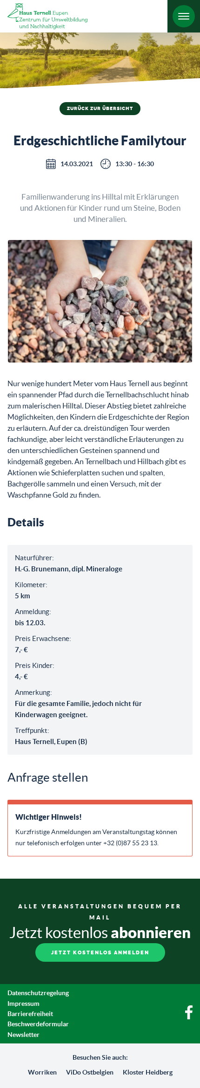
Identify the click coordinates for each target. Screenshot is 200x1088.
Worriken (42, 1072)
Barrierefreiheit (30, 1013)
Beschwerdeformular (38, 1024)
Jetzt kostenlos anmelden (100, 953)
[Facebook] (189, 1017)
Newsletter (23, 1034)
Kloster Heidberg (148, 1072)
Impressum (23, 1003)
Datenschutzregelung (38, 993)
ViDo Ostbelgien (89, 1072)
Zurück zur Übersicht (100, 108)
